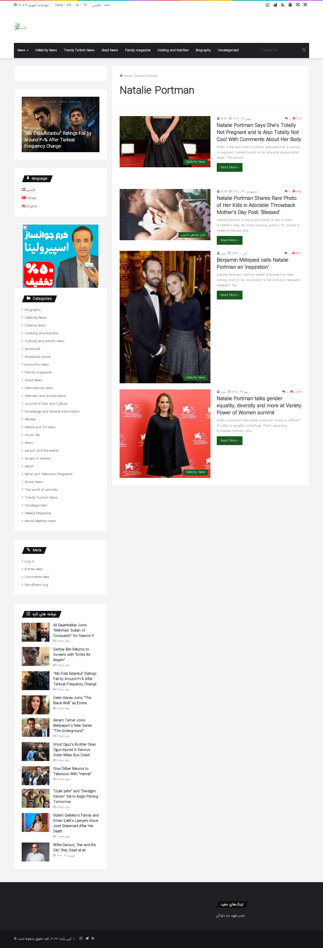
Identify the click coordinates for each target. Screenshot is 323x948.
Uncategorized (228, 50)
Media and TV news (40, 427)
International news (39, 388)
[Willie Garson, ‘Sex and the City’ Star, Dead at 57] (35, 852)
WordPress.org (36, 585)
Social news (34, 482)
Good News (110, 50)
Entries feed (33, 569)
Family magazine (137, 50)
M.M (224, 118)
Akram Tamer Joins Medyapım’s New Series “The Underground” (72, 726)
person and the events (42, 450)
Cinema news (35, 325)
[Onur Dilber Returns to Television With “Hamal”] (35, 775)
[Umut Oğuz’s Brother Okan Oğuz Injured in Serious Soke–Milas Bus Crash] (35, 751)
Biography (203, 50)
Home (127, 76)
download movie (37, 357)
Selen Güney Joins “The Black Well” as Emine (72, 700)
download (32, 349)
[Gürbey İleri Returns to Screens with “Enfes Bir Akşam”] (35, 656)
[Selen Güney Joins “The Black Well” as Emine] (35, 704)
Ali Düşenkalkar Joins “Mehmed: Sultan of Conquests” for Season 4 (73, 630)
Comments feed (37, 577)
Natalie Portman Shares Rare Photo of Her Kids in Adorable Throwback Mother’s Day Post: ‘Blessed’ (257, 205)
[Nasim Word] (20, 26)
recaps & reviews (38, 458)
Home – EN (63, 5)
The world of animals (41, 490)
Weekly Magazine (38, 513)
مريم (223, 253)
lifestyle (30, 419)
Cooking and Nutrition (173, 50)
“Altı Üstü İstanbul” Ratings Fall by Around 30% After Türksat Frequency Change (58, 140)
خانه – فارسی (101, 5)
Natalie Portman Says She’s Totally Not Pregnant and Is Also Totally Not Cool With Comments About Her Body (259, 133)
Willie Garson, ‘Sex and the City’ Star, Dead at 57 (74, 847)
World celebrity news (40, 521)
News (21, 50)
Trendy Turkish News (79, 50)
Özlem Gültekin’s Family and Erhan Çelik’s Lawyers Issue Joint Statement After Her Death (76, 823)
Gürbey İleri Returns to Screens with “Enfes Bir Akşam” (72, 655)
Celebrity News (46, 50)
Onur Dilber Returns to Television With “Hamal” (72, 771)
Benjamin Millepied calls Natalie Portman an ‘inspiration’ (252, 263)
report (29, 466)
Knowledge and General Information (52, 411)
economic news (37, 364)
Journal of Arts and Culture (46, 404)
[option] (60, 124)
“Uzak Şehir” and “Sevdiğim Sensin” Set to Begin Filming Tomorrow (75, 797)
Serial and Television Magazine (48, 474)
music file (32, 435)
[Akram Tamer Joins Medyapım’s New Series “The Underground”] (35, 727)
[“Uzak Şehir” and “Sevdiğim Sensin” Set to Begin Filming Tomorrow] (35, 798)
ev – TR (81, 5)
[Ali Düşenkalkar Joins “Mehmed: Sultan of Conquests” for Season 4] (35, 632)
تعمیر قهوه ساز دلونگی (230, 915)
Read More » (230, 167)
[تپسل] (25, 227)
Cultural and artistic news (45, 341)
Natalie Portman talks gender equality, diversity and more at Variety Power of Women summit (259, 406)
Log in (29, 561)
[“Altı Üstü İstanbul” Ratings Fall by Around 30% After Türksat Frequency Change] (35, 680)
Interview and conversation (45, 396)
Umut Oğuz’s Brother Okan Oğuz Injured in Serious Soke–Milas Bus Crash (74, 750)
